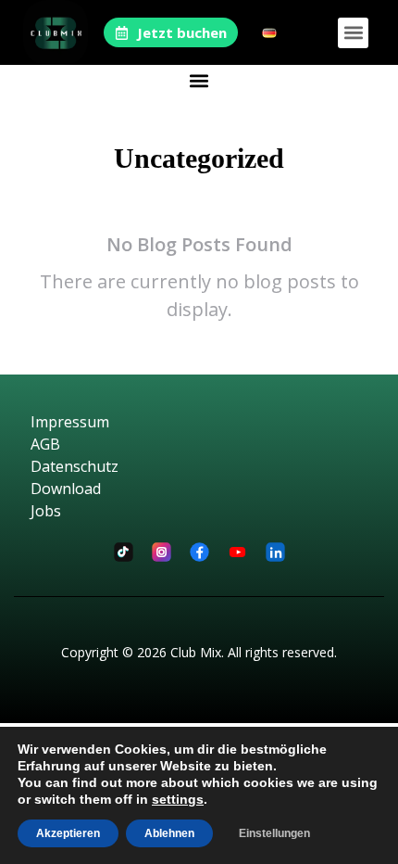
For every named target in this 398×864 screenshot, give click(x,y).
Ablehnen (169, 833)
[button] (353, 33)
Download (66, 488)
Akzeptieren (68, 833)
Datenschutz (74, 466)
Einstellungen (274, 833)
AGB (45, 444)
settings (178, 799)
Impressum (70, 422)
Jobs (46, 511)
